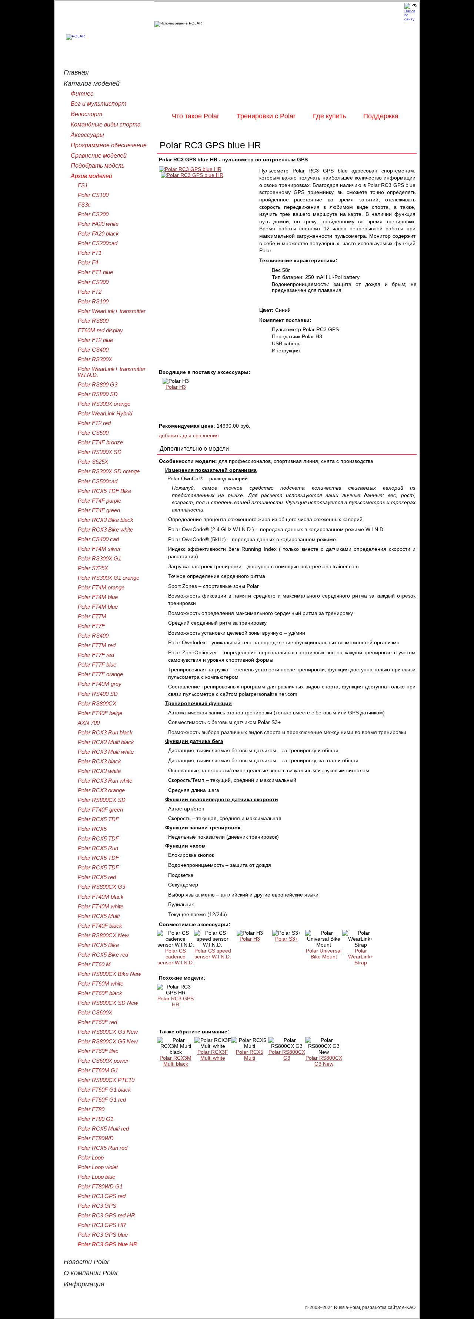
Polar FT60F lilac (98, 1051)
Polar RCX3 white (99, 771)
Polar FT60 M (94, 964)
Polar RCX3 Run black (105, 733)
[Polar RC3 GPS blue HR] (190, 169)
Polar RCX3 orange (101, 790)
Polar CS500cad (97, 481)
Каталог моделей (92, 83)
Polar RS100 (93, 302)
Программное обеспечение (109, 145)
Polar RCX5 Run (98, 848)
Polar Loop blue (96, 1177)
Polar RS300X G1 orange (108, 578)
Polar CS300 (93, 282)
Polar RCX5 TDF (98, 819)
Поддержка (380, 116)
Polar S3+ (286, 939)
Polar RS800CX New (103, 935)
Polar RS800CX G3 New (324, 1061)
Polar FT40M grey (99, 684)
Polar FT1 (89, 253)
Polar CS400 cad (98, 539)
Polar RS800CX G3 (286, 1055)
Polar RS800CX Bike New (109, 974)
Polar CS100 (93, 195)
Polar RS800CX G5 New (108, 1042)
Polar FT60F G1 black (104, 1090)
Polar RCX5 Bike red (103, 955)
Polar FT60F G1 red (102, 1100)
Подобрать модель (97, 165)
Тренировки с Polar (266, 116)
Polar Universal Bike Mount (323, 954)
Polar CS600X (95, 1013)
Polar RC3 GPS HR (175, 1001)
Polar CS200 (93, 214)
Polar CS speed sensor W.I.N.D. (212, 954)
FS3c (84, 205)
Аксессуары (87, 134)
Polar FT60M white (100, 984)
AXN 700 (89, 723)
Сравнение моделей (99, 155)
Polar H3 (176, 387)
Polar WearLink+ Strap (360, 957)
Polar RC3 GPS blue (103, 1235)
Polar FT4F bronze (100, 442)
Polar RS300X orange (104, 404)
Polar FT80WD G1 (100, 1187)
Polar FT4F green (99, 510)
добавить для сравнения (189, 435)
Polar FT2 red (94, 423)
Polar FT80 (91, 1109)
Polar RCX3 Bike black (105, 520)
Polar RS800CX (97, 704)
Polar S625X (93, 462)
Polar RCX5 (92, 829)
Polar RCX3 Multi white (106, 752)
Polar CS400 (93, 350)
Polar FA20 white (98, 224)
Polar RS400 (93, 636)
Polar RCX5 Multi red (103, 1129)
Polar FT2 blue (95, 340)
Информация (84, 1284)
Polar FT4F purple (99, 501)
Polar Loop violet (98, 1167)
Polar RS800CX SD (102, 800)
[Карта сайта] (415, 5)
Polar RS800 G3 (97, 385)
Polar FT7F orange (100, 674)
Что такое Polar (195, 116)
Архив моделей (91, 175)
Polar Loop (91, 1158)
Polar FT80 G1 (95, 1119)
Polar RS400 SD (98, 694)
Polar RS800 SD (98, 394)
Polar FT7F (91, 626)
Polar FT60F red (97, 1022)
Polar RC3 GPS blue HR (107, 1244)
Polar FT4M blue (98, 597)
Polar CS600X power (103, 1061)
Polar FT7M (92, 616)
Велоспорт (86, 114)
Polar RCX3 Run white (105, 781)
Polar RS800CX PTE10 (106, 1080)
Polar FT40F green (100, 810)
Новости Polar (86, 1262)
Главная (76, 72)
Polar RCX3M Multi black (175, 1061)
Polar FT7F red (96, 655)
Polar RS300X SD (99, 452)
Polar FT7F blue (97, 665)
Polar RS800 (93, 321)
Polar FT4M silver (99, 549)
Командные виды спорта (106, 124)
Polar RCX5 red (97, 877)
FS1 (83, 185)
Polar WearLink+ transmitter (112, 311)
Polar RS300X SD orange (109, 471)
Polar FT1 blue (95, 272)
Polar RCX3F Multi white (212, 1055)
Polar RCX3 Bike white (105, 530)
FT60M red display (100, 330)
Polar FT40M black (101, 897)
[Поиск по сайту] (408, 12)
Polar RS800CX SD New (108, 1003)
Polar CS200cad (97, 243)
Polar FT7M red (97, 645)
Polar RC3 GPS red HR (106, 1215)
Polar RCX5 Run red (102, 1148)
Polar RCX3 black (99, 761)
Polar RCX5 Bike (98, 945)
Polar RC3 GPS (97, 1206)
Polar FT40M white (100, 907)
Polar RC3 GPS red (102, 1196)
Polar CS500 (93, 433)
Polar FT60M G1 (98, 1070)
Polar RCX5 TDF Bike (104, 491)
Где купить (329, 116)
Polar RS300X (95, 359)
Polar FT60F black (100, 993)
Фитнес (82, 93)
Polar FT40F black (100, 926)
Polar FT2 (89, 292)
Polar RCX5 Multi (249, 1055)
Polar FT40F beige (100, 713)
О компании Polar (91, 1273)
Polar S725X (93, 568)
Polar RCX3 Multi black (106, 742)
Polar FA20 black (98, 234)
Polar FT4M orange (101, 588)
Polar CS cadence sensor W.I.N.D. (175, 957)
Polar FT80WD (96, 1138)
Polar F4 (88, 263)
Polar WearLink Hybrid (105, 414)
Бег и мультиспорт (98, 103)
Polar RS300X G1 (99, 559)
